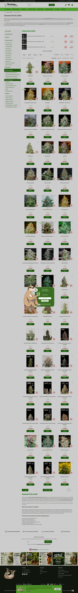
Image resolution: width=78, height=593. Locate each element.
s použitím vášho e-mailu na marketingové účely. (45, 304)
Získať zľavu (45, 300)
